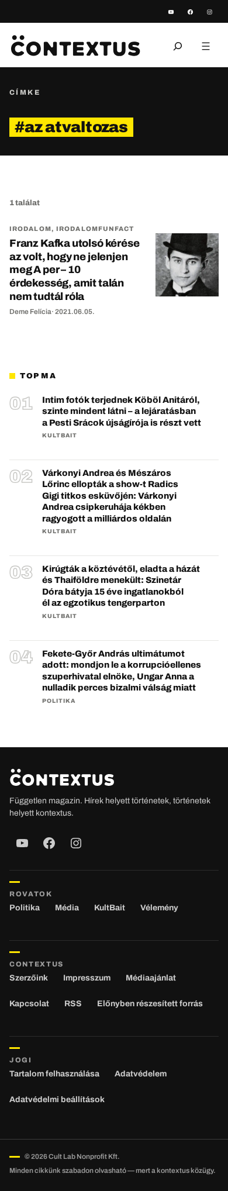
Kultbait (59, 435)
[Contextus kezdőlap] (75, 45)
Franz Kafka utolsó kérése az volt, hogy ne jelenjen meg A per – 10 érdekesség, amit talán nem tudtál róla (74, 269)
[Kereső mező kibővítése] (178, 46)
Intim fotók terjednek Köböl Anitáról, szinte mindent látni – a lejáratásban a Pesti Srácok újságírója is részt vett (121, 411)
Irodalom (30, 228)
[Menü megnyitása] (206, 46)
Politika (58, 701)
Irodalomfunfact (95, 228)
